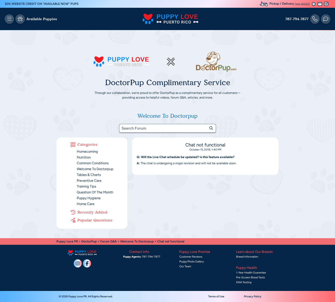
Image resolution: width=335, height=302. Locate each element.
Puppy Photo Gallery (191, 261)
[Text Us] (325, 19)
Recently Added (92, 212)
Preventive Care (89, 180)
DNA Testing (243, 282)
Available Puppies (41, 19)
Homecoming (87, 151)
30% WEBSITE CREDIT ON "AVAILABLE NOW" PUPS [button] (42, 4)
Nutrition (84, 157)
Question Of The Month (95, 192)
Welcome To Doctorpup (95, 169)
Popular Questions (94, 220)
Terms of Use (216, 296)
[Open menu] (9, 19)
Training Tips (86, 186)
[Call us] (314, 19)
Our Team (185, 266)
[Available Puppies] (20, 19)
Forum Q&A (108, 241)
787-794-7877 (297, 19)
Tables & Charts (89, 175)
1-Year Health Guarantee (251, 272)
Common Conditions (93, 163)
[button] (313, 4)
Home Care (85, 204)
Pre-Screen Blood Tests (250, 277)
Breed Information (247, 256)
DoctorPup (89, 241)
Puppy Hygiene (89, 198)
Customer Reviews (190, 256)
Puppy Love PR (67, 241)
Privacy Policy (252, 296)
